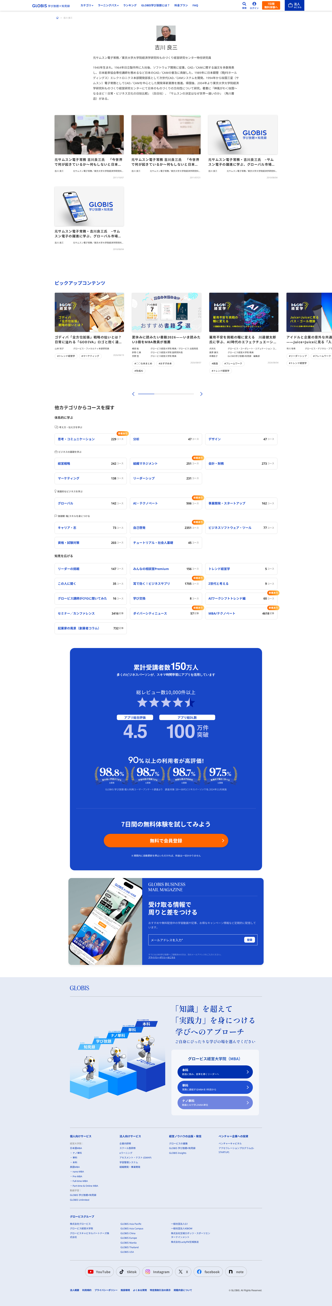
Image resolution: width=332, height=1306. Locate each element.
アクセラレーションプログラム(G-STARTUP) (236, 1150)
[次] (199, 394)
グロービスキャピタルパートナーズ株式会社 (89, 1235)
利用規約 (86, 1290)
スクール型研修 (128, 1148)
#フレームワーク (233, 363)
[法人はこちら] (294, 5)
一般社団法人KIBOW (181, 1228)
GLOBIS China (127, 1233)
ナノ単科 (195, 1103)
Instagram (161, 1271)
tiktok (132, 1271)
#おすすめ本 (165, 363)
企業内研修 (125, 1143)
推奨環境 (125, 1290)
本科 (200, 1072)
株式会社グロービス (80, 1223)
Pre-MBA (77, 1176)
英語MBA (75, 1167)
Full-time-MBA (80, 1181)
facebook (212, 1271)
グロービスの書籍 (178, 1143)
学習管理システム (129, 1162)
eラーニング (126, 1153)
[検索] (244, 5)
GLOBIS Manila (128, 1242)
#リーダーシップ (298, 356)
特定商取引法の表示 (160, 1290)
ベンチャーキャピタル (230, 1143)
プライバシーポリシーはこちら (161, 957)
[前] (132, 394)
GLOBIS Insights (177, 1153)
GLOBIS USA (127, 1252)
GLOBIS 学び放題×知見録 (83, 1195)
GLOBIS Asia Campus (131, 1228)
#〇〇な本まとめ (143, 363)
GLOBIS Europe (128, 1238)
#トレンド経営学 (66, 356)
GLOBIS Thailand (129, 1247)
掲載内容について (183, 1290)
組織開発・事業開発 (130, 1167)
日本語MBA (76, 1148)
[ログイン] (254, 5)
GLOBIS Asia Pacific (130, 1223)
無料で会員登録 (166, 840)
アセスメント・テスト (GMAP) (135, 1157)
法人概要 (74, 1290)
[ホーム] (57, 18)
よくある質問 (140, 1290)
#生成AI (138, 370)
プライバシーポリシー (106, 1290)
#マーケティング (90, 356)
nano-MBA (78, 1171)
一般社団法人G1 (179, 1223)
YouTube (103, 1271)
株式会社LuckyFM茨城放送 (185, 1242)
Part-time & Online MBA (85, 1185)
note (240, 1271)
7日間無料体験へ (271, 5)
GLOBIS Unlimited (79, 1199)
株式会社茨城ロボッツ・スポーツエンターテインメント (190, 1235)
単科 (199, 1087)
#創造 (215, 363)
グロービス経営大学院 (81, 1228)
